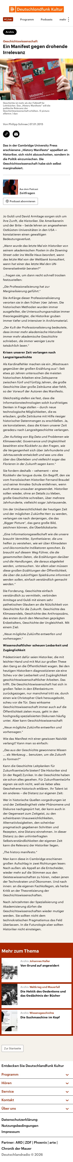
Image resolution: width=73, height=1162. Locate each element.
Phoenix (41, 1142)
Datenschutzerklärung (19, 1119)
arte (53, 1142)
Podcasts (46, 19)
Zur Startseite (12, 1048)
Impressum (10, 1131)
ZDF (29, 1142)
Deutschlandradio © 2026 (22, 1154)
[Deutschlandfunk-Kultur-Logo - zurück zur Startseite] (36, 9)
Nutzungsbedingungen (19, 1125)
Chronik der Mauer (16, 1148)
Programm (27, 19)
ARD (20, 1142)
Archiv (10, 31)
